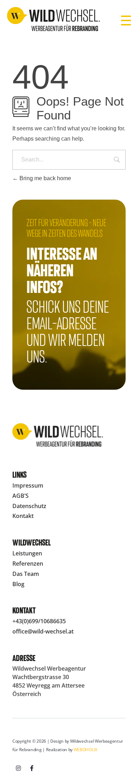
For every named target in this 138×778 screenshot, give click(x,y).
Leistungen (27, 553)
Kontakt (23, 516)
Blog (18, 584)
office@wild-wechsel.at (43, 631)
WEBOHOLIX (85, 750)
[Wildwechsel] (53, 19)
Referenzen (27, 563)
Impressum (27, 485)
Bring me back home (44, 178)
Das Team (25, 574)
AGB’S (20, 496)
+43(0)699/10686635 (39, 621)
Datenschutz (29, 506)
